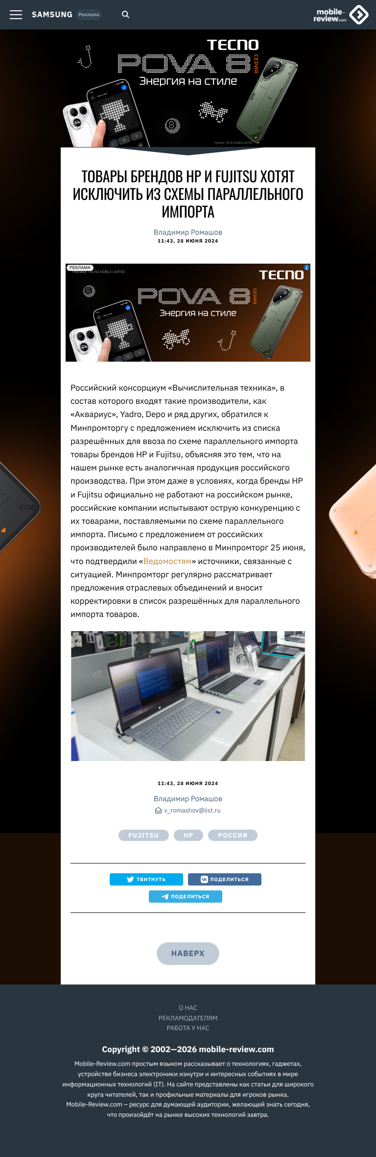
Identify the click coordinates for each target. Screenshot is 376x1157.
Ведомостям (167, 561)
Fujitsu (143, 835)
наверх (188, 954)
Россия (233, 835)
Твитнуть (151, 879)
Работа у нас (187, 1028)
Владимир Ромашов (188, 232)
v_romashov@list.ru (192, 810)
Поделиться (230, 879)
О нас (188, 1008)
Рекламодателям (188, 1018)
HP (189, 835)
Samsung (52, 15)
